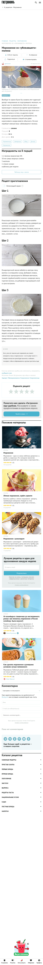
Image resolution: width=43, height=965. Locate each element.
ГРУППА (5, 450)
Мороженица (7, 141)
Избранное (31, 962)
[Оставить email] (21, 567)
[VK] (10, 739)
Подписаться (21, 573)
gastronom (8, 63)
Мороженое (6, 145)
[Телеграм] (5, 739)
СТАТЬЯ (5, 613)
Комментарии (36, 13)
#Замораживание (13, 378)
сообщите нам (7, 373)
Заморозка (17, 141)
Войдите (5, 697)
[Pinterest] (19, 739)
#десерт (4, 378)
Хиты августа (21, 962)
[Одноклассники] (14, 739)
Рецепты (12, 962)
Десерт (33, 141)
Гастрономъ (4, 962)
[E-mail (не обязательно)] (21, 709)
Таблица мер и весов (21, 172)
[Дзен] (28, 739)
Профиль (39, 962)
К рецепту (5, 95)
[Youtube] (24, 739)
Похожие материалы (23, 13)
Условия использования (21, 585)
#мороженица (34, 378)
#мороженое (24, 378)
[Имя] (21, 702)
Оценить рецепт (8, 13)
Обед (25, 141)
